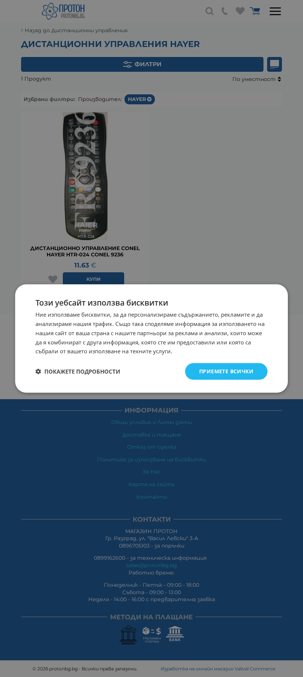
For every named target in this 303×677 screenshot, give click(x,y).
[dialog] (151, 338)
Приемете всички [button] (226, 371)
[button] (77, 371)
